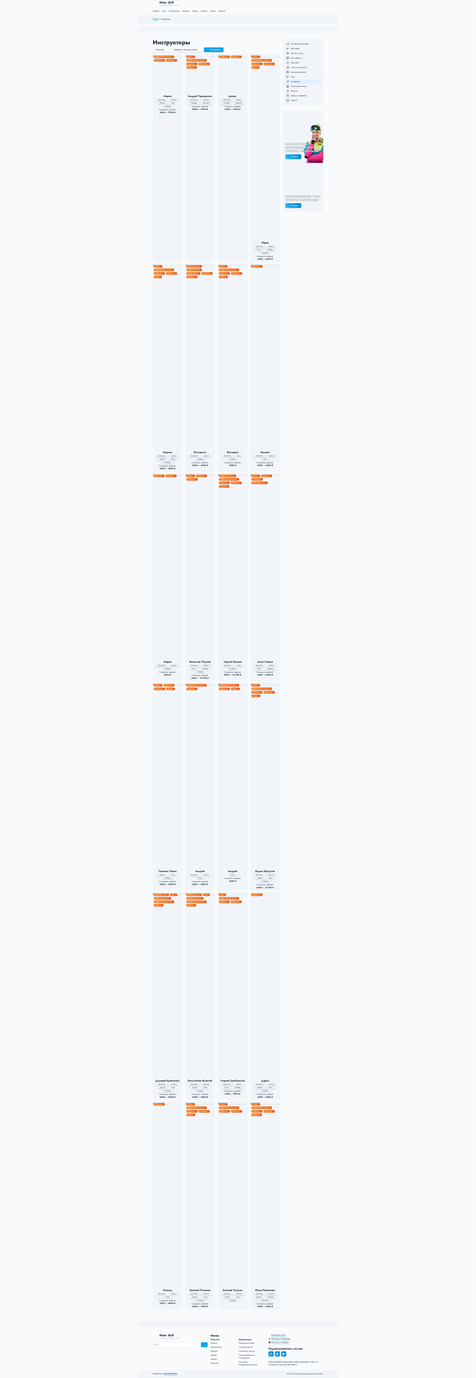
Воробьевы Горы (161, 895)
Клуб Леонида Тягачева (164, 57)
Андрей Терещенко (200, 96)
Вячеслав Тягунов (200, 662)
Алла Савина (265, 662)
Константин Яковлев (200, 1081)
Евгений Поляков (200, 1290)
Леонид (167, 1290)
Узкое (255, 67)
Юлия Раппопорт (265, 1290)
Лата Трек (159, 476)
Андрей (200, 871)
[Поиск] (204, 1344)
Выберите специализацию (185, 49)
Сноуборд (167, 106)
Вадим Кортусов (265, 871)
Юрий (265, 243)
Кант (173, 895)
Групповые (161, 100)
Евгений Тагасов (232, 1290)
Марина (167, 452)
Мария (167, 96)
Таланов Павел (167, 871)
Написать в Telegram (280, 1342)
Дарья (265, 1081)
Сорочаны (160, 49)
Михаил (265, 452)
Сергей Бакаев (233, 662)
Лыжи (173, 103)
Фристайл (206, 103)
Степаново (171, 60)
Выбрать (294, 156)
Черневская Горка (260, 483)
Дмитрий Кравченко (167, 1081)
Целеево (192, 67)
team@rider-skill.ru (278, 1335)
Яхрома (223, 277)
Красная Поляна (194, 270)
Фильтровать (215, 49)
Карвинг (162, 103)
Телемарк (200, 672)
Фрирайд (239, 103)
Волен (191, 57)
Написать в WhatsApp (280, 1338)
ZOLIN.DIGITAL (170, 1374)
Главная (156, 19)
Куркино (158, 905)
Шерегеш (236, 57)
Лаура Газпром (193, 273)
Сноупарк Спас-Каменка (229, 685)
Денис (233, 96)
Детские (174, 100)
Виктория (232, 452)
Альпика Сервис (194, 266)
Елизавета (200, 452)
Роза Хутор (207, 273)
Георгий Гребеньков (232, 1081)
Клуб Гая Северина (227, 476)
